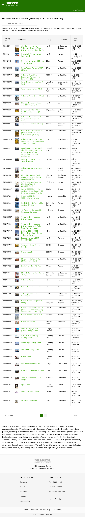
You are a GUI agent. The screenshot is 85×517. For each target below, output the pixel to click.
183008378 (7, 82)
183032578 (7, 54)
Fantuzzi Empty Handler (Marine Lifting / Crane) (30, 330)
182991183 (7, 175)
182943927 (7, 371)
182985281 (7, 203)
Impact (22, 487)
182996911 (7, 103)
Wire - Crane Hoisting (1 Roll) (31, 89)
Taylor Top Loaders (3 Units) (32, 124)
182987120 (7, 196)
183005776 (7, 89)
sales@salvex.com (58, 491)
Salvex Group (44, 515)
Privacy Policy (45, 510)
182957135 (7, 266)
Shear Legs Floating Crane (31, 343)
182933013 (7, 392)
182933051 (7, 401)
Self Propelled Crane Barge (31, 364)
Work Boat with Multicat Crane (32, 371)
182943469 (7, 378)
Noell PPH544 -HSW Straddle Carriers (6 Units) (32, 204)
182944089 (7, 357)
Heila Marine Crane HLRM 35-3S (32, 169)
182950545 (7, 273)
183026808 (7, 68)
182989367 (7, 189)
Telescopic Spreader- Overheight (29, 295)
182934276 (7, 385)
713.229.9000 (56, 482)
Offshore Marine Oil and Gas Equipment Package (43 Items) (31, 119)
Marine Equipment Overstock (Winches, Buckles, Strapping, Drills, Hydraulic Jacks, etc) (32, 310)
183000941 (7, 110)
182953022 (7, 287)
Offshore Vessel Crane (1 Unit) (32, 96)
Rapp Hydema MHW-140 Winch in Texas (30, 160)
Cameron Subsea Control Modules (30, 246)
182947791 (7, 308)
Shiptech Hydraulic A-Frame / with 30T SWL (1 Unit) (32, 104)
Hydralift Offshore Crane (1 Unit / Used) (31, 55)
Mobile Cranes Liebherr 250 (31, 315)
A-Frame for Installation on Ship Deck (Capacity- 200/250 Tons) (31, 184)
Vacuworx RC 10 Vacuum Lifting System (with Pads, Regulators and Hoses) (31, 226)
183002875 (7, 139)
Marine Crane (26, 357)
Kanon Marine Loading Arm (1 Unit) (32, 83)
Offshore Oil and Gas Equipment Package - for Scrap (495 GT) (30, 77)
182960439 (7, 259)
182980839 (7, 210)
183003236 (7, 96)
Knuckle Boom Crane (29, 401)
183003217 (7, 124)
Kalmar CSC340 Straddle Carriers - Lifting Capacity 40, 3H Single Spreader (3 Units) (32, 191)
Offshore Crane (27, 280)
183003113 (7, 131)
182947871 (7, 322)
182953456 (7, 280)
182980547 (7, 217)
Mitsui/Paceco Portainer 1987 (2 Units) (32, 69)
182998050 (7, 159)
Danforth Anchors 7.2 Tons (31, 266)
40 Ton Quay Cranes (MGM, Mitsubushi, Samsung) (31, 211)
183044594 (7, 46)
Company (23, 482)
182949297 (7, 301)
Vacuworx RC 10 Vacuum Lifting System (30, 218)
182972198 (7, 238)
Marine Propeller (27, 252)
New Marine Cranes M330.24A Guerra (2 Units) (32, 62)
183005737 (7, 75)
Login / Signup (78, 10)
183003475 (7, 117)
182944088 (7, 350)
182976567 (7, 231)
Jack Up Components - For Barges (31, 379)
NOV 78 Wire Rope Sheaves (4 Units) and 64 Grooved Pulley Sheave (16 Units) (32, 133)
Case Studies (25, 501)
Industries (23, 491)
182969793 (7, 245)
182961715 (7, 252)
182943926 (7, 364)
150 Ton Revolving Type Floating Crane (30, 337)
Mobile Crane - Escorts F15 (31, 287)
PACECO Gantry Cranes (30, 392)
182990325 (7, 182)
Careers (23, 496)
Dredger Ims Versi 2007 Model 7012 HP (30, 239)
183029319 (7, 61)
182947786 (7, 329)
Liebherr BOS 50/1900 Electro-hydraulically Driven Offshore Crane (31, 233)
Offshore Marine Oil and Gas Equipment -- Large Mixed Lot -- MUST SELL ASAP (32, 141)
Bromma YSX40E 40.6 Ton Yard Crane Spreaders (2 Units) (31, 112)
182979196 (7, 224)
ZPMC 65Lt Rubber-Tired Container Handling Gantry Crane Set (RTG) (31, 177)
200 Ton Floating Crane (30, 350)
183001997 (7, 148)
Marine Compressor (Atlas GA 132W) (32, 302)
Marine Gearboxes (28, 322)
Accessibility (57, 510)
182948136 (7, 315)
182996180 (7, 168)
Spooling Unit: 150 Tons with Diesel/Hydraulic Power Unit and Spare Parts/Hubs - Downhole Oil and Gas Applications (31, 152)
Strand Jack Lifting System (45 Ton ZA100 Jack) (31, 260)
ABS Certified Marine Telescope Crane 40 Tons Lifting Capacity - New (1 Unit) (32, 48)
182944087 (7, 343)
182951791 (7, 294)
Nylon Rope (25, 385)
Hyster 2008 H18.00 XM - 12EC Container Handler (30, 197)
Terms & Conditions (30, 510)
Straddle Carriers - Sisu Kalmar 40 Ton (32, 274)
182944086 (7, 336)
